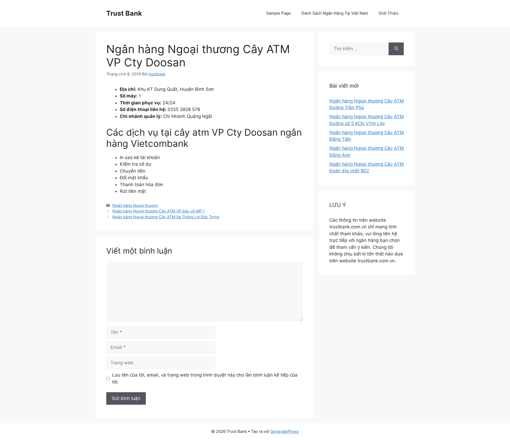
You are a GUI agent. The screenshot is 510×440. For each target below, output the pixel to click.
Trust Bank (124, 13)
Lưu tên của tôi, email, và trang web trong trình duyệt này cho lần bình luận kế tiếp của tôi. (205, 378)
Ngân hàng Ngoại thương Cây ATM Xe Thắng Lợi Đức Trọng (165, 217)
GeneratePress (284, 431)
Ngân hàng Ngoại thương (135, 205)
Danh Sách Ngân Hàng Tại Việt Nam (334, 13)
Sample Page (278, 13)
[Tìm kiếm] (396, 48)
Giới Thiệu (388, 13)
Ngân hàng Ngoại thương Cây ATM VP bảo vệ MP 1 (158, 211)
